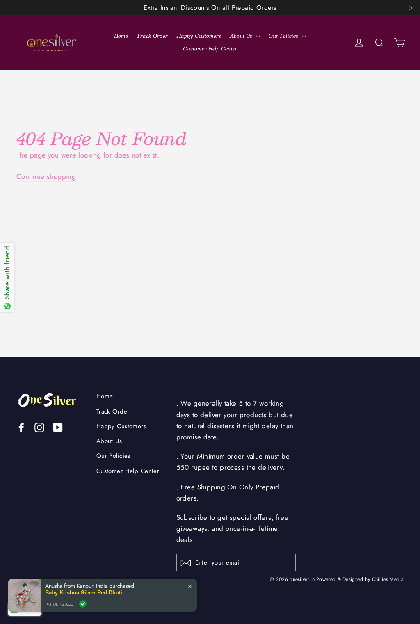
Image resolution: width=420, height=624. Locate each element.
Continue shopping (46, 176)
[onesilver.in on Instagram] (39, 426)
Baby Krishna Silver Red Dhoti (83, 596)
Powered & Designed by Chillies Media (360, 579)
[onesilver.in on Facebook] (21, 426)
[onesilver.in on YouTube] (58, 426)
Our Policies (284, 36)
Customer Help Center (210, 48)
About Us (242, 36)
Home (121, 36)
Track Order (152, 36)
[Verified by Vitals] (83, 607)
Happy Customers (199, 36)
